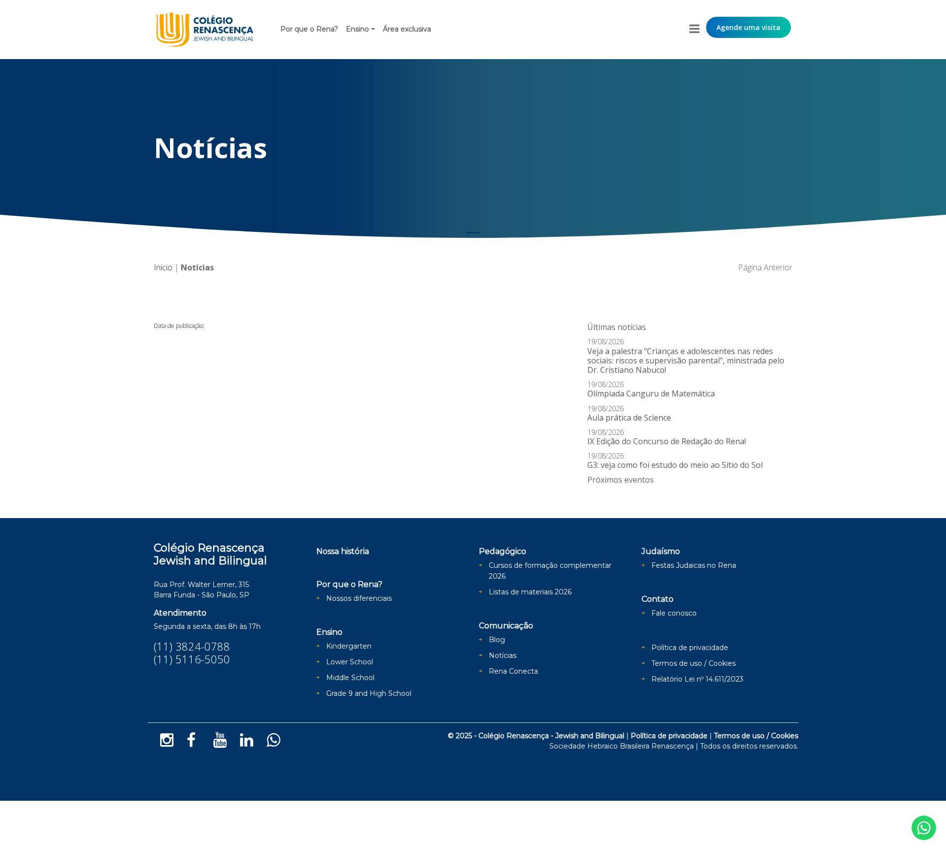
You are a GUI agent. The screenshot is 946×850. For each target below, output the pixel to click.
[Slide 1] (473, 232)
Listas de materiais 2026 (530, 592)
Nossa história (342, 551)
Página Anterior (765, 267)
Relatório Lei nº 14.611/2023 (697, 679)
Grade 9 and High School (368, 693)
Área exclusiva (407, 29)
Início (163, 267)
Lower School (349, 661)
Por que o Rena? (309, 29)
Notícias (502, 655)
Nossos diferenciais (359, 598)
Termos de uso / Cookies (693, 663)
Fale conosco (674, 613)
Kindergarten (349, 646)
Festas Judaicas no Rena (693, 565)
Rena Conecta (513, 671)
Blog (497, 639)
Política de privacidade (689, 647)
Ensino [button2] (357, 29)
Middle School (350, 677)
